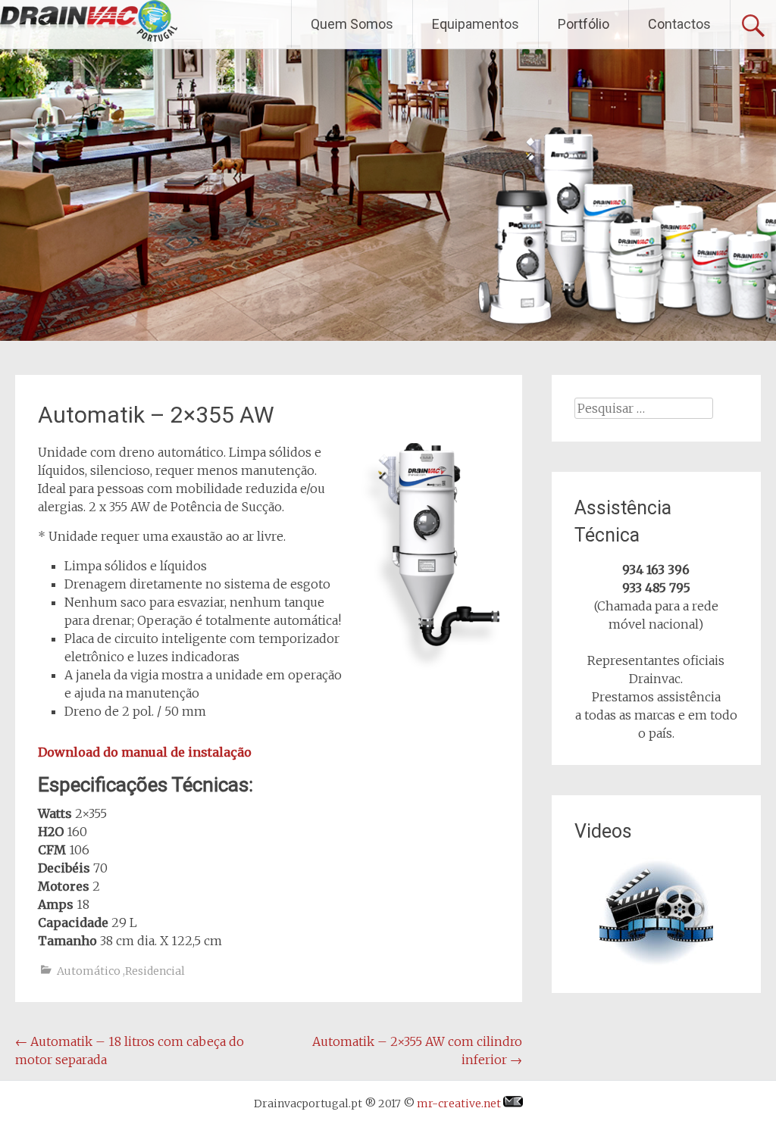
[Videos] (655, 913)
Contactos (679, 24)
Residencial (155, 971)
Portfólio (583, 24)
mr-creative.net (460, 1103)
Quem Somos (352, 24)
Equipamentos (475, 24)
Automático (88, 971)
